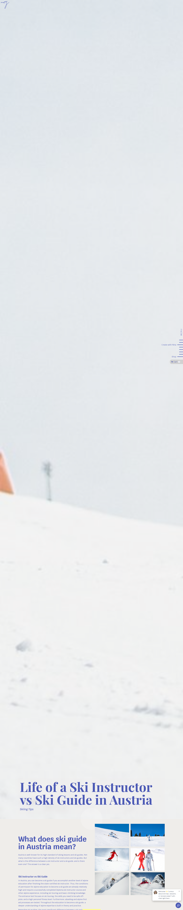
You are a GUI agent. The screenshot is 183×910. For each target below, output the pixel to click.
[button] (176, 362)
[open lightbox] (112, 835)
